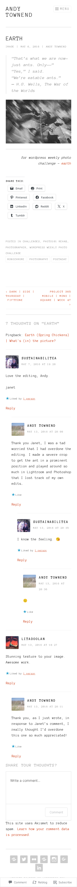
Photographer (16, 247)
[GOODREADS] (43, 859)
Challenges (31, 241)
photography (39, 259)
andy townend (19, 12)
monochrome (16, 259)
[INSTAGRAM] (53, 859)
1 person (29, 398)
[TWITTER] (23, 859)
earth (66, 163)
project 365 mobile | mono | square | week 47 (55, 298)
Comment (56, 812)
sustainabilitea (39, 358)
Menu (65, 9)
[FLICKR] (33, 859)
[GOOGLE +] (63, 859)
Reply (10, 408)
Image (10, 46)
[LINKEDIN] (38, 868)
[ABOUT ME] (13, 859)
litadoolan (33, 639)
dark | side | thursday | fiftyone (20, 295)
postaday (60, 259)
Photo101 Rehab (55, 241)
